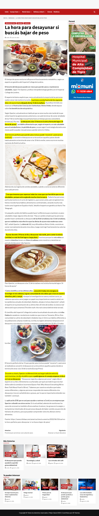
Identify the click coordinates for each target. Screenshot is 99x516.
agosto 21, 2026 (15, 468)
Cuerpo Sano (14, 12)
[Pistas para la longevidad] (49, 484)
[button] (94, 12)
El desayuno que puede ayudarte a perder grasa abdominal (13, 462)
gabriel (51, 463)
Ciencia (49, 12)
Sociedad (29, 455)
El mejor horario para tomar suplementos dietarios (11, 495)
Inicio (7, 12)
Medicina (56, 12)
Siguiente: (57, 431)
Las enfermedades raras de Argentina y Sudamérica (86, 495)
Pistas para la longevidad (46, 494)
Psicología (34, 487)
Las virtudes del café (55, 460)
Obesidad (19, 23)
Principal (8, 455)
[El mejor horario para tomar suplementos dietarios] (12, 484)
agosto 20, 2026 (37, 463)
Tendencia (27, 23)
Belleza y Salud (39, 12)
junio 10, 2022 (15, 37)
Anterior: (19, 431)
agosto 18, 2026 (59, 463)
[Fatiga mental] (30, 484)
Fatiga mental (28, 493)
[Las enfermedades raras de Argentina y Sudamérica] (87, 484)
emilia (7, 37)
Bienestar (8, 487)
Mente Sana (26, 12)
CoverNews (66, 513)
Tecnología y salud (33, 460)
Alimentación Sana (10, 23)
